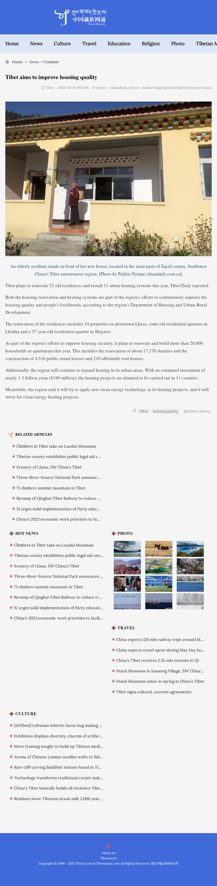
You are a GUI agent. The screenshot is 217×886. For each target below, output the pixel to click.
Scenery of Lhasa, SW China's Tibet (49, 467)
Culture (62, 43)
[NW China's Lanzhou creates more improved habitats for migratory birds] (190, 601)
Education (119, 43)
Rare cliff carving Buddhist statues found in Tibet (59, 767)
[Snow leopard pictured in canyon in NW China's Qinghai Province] (190, 566)
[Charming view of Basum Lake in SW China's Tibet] (190, 549)
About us (108, 853)
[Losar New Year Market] (127, 584)
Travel (89, 43)
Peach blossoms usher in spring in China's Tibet (160, 681)
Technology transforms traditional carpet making (59, 777)
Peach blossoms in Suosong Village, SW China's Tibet (165, 670)
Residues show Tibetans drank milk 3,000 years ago (61, 798)
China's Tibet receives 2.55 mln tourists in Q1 (157, 660)
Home (12, 43)
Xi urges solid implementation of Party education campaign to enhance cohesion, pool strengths (103, 607)
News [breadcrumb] (34, 61)
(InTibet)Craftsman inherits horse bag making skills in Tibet (69, 725)
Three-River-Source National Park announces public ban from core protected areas (94, 477)
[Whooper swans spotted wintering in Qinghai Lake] (127, 601)
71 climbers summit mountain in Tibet (50, 487)
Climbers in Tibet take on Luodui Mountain (56, 446)
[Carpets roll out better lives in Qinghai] (159, 584)
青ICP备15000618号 (165, 863)
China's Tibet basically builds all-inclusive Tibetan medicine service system (83, 788)
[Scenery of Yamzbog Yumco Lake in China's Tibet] (127, 549)
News (36, 43)
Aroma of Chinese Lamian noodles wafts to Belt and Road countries (76, 756)
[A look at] (159, 549)
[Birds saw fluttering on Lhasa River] (190, 584)
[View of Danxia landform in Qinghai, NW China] (127, 566)
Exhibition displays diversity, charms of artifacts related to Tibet (73, 735)
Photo (178, 43)
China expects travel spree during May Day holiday (163, 650)
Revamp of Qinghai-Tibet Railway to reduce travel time (67, 498)
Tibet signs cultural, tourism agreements (153, 691)
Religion (151, 43)
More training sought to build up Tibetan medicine (61, 746)
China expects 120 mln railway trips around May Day (164, 639)
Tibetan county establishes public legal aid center (62, 456)
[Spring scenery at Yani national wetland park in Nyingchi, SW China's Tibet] (159, 566)
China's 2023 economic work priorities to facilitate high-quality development (87, 519)
